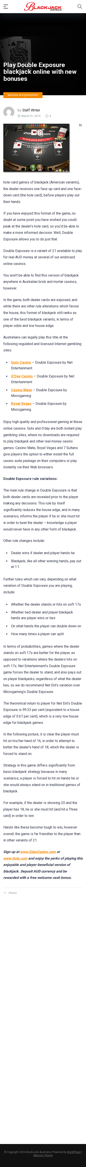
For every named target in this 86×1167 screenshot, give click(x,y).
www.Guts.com (15, 858)
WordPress (73, 1152)
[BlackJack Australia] (43, 6)
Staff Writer (31, 110)
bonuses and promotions (23, 95)
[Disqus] (43, 962)
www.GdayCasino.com (38, 852)
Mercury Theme (43, 1155)
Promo (12, 892)
